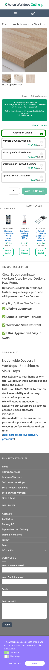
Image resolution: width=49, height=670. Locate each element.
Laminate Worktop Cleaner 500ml (24, 234)
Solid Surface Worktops (14, 493)
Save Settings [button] (14, 663)
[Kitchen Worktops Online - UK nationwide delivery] (24, 5)
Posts (4, 545)
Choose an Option (22, 132)
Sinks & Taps (8, 498)
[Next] (42, 50)
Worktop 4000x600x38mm (17, 152)
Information (8, 550)
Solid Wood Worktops (13, 482)
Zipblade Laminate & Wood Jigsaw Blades (8, 236)
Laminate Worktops (12, 477)
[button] (15, 12)
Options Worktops (38, 96)
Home (24, 96)
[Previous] (6, 50)
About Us (7, 514)
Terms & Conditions (12, 534)
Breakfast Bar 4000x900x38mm (19, 164)
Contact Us (7, 519)
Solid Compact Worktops (15, 487)
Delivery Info (8, 524)
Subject (6, 589)
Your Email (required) (13, 577)
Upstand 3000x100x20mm (16, 175)
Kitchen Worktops (11, 472)
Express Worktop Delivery (15, 529)
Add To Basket (8, 251)
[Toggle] (45, 550)
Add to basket (34, 191)
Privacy (5, 540)
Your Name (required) (13, 565)
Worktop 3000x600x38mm (17, 141)
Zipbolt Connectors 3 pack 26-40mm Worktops (41, 236)
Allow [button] (34, 663)
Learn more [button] (9, 648)
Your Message (9, 601)
